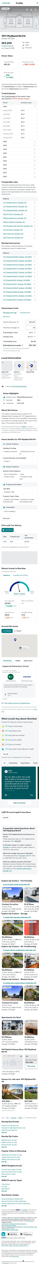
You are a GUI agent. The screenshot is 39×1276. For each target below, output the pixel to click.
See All (6, 754)
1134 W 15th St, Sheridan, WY (13, 230)
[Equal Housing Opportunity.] (23, 1261)
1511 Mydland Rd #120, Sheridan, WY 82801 (17, 261)
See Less (7, 518)
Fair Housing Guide (26, 1241)
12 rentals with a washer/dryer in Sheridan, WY (19, 983)
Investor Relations (12, 1242)
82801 (24, 426)
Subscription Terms (29, 1242)
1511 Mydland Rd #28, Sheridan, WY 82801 (17, 292)
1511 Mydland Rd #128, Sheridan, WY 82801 (17, 257)
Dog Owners (25, 763)
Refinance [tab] (6, 316)
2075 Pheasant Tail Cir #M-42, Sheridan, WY (18, 226)
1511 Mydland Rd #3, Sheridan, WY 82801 (16, 280)
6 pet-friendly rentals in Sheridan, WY (16, 884)
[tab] (8, 530)
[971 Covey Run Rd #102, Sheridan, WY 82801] (12, 1027)
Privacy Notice (8, 1244)
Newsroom (4, 1242)
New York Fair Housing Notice (9, 1225)
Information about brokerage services (14, 1227)
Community (13, 763)
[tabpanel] (19, 336)
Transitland (25, 1210)
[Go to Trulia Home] (19, 3)
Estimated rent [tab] (25, 313)
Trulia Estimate (10, 96)
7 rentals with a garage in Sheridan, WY (17, 917)
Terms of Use (21, 1242)
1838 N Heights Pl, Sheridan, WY (14, 222)
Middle (17, 661)
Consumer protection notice (30, 1227)
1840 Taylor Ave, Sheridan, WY (13, 234)
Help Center (6, 1263)
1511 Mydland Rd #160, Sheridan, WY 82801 (17, 272)
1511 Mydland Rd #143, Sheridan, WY (15, 206)
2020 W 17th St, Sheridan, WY (13, 214)
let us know (16, 1256)
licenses (16, 1219)
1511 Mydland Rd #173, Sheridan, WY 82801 (17, 268)
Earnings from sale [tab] (10, 313)
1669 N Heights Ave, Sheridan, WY (14, 218)
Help (3, 1244)
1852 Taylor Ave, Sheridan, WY (13, 238)
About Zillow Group (15, 1241)
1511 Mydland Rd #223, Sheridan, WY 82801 (17, 288)
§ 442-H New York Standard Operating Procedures (14, 1223)
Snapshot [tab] (6, 575)
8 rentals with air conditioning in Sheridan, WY (19, 950)
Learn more (16, 757)
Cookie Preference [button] (24, 1244)
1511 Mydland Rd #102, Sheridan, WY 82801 (17, 265)
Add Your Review (19, 803)
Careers (33, 1241)
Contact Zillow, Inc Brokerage (10, 1229)
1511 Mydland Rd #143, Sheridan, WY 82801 (17, 296)
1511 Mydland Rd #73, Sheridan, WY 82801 (17, 300)
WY (8, 1118)
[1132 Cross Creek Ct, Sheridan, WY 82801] (12, 927)
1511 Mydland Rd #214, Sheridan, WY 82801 (17, 276)
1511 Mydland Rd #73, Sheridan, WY (15, 203)
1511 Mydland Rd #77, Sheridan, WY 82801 (17, 284)
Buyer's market (19, 594)
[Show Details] (35, 106)
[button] (37, 3)
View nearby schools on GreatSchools (17, 703)
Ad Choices (16, 1244)
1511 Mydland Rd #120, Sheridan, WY (15, 210)
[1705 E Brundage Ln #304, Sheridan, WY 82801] (12, 1062)
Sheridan (6, 847)
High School (28, 661)
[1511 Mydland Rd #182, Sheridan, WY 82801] (12, 1091)
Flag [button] (31, 795)
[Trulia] (3, 1234)
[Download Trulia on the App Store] (12, 1234)
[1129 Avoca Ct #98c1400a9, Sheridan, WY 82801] (12, 894)
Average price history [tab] (20, 575)
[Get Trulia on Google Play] (26, 1234)
